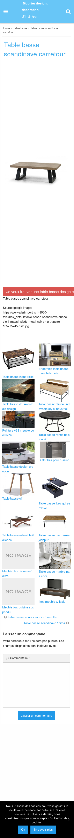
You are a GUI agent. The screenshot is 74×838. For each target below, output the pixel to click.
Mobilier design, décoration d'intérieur (34, 10)
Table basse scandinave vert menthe (32, 617)
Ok (23, 829)
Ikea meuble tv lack (52, 601)
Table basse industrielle (18, 376)
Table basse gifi (12, 498)
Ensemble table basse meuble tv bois (53, 370)
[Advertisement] (37, 100)
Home (6, 28)
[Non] (69, 819)
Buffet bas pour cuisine (54, 460)
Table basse (20, 28)
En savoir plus (43, 829)
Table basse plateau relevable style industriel (54, 406)
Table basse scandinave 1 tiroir (44, 623)
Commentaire (20, 658)
